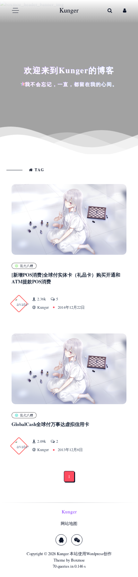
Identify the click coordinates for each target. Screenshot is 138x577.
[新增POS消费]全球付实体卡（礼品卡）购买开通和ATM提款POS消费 (66, 278)
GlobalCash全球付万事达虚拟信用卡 (50, 424)
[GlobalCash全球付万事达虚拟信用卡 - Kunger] (69, 368)
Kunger (63, 553)
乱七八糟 (26, 265)
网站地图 (69, 523)
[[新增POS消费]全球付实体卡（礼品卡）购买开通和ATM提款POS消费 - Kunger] (69, 219)
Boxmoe (78, 560)
